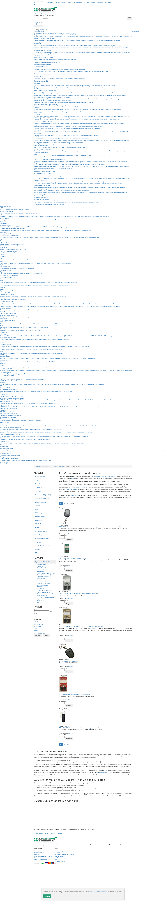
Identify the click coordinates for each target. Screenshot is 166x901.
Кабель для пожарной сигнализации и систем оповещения (66, 178)
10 (60, 504)
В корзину (69, 539)
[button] (164, 450)
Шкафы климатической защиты (67, 183)
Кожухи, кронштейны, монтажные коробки (45, 59)
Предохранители (92, 192)
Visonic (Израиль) (39, 135)
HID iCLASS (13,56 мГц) (90, 166)
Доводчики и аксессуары (41, 177)
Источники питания (5, 453)
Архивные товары (40, 639)
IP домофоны (37, 78)
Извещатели (48, 144)
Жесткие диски (38, 42)
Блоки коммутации (50, 71)
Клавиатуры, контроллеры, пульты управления (47, 62)
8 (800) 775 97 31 (40, 1)
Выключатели (44, 104)
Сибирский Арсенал (93, 92)
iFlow (35, 128)
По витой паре (87, 47)
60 (68, 504)
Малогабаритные (83, 40)
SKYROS (82, 156)
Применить (38, 635)
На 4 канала (50, 33)
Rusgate (47, 171)
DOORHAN (62, 156)
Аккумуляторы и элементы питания (44, 201)
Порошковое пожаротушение (73, 106)
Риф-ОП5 (41, 118)
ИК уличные (62, 95)
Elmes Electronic (38, 624)
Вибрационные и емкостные (81, 95)
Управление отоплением (79, 126)
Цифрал (36, 87)
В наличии (38, 617)
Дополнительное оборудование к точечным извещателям (87, 306)
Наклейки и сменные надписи (42, 64)
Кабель (36, 178)
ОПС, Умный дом (5, 292)
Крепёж (36, 190)
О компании (50, 2)
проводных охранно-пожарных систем (104, 476)
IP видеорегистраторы (40, 35)
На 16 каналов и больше (70, 33)
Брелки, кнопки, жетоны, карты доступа (50, 151)
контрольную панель (81, 487)
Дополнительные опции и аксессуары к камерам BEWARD (68, 52)
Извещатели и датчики (60, 111)
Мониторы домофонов (50, 69)
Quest (60, 159)
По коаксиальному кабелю (66, 47)
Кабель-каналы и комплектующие (87, 187)
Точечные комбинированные (96, 99)
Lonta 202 (64, 116)
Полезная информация (40, 859)
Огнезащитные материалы (41, 199)
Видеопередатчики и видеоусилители (44, 49)
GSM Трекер (37, 130)
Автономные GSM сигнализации (54, 123)
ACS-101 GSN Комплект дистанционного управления (74, 558)
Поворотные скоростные (111, 36)
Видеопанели (48, 74)
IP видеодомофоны (60, 78)
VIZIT (35, 71)
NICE (57, 156)
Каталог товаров (60, 2)
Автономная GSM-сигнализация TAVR (50, 116)
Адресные (108, 99)
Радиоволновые (111, 95)
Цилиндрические (48, 40)
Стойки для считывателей (62, 163)
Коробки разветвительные (79, 432)
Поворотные (91, 40)
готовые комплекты (93, 494)
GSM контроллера (72, 489)
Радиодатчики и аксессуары (63, 126)
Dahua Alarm (37, 113)
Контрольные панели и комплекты (53, 109)
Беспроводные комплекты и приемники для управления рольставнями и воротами (90, 370)
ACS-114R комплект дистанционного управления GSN (74, 694)
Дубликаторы (125, 166)
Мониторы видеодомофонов (73, 85)
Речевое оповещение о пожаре (84, 102)
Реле (50, 104)
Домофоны (135, 31)
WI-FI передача (38, 57)
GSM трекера (75, 495)
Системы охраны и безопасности (44, 15)
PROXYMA (37, 137)
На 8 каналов (58, 33)
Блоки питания (89, 71)
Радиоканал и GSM (58, 466)
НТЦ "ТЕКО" (37, 147)
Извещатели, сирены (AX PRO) (72, 109)
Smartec (52, 171)
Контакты (108, 2)
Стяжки (40, 190)
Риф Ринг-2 (114, 116)
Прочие (115, 182)
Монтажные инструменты (49, 196)
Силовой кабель (42, 180)
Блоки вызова (41, 85)
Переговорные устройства (41, 81)
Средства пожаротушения (41, 106)
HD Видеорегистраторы (40, 33)
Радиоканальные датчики (79, 140)
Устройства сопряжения (64, 69)
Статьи (53, 833)
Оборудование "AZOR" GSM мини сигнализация (81, 358)
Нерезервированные (58, 204)
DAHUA (36, 622)
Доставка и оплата (89, 2)
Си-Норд (70, 92)
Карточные (68, 175)
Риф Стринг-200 (85, 116)
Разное (101, 202)
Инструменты (37, 196)
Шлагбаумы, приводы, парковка (43, 156)
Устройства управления (93, 128)
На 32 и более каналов (76, 35)
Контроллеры (97, 71)
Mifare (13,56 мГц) (69, 166)
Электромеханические (53, 164)
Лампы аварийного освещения (61, 202)
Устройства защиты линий (41, 66)
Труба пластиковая (59, 187)
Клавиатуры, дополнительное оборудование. (63, 118)
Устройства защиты (93, 202)
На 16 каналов (66, 35)
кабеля (73, 478)
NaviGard (36, 151)
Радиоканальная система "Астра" (75, 147)
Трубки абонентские (83, 87)
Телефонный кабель (89, 426)
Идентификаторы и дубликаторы (43, 166)
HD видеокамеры (38, 36)
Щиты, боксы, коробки (40, 183)
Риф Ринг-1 (121, 116)
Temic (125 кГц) (104, 166)
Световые (54, 94)
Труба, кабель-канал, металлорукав (44, 187)
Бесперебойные (47, 204)
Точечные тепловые (82, 99)
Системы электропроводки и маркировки (76, 436)
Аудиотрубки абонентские (107, 85)
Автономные (114, 99)
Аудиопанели (56, 74)
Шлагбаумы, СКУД (5, 388)
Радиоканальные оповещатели (86, 123)
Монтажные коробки (71, 59)
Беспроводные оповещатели (78, 128)
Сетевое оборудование (40, 45)
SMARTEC (88, 156)
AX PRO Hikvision (38, 109)
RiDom (35, 154)
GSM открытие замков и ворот (42, 170)
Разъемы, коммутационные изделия (44, 182)
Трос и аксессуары (65, 190)
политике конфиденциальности (98, 891)
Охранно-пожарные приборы (59, 92)
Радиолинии (44, 152)
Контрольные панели (43, 111)
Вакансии (100, 2)
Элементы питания (68, 201)
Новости (60, 833)
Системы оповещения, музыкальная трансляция (61, 102)
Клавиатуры (37, 152)
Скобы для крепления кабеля (51, 190)
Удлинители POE (88, 45)
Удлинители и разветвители (105, 192)
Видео (42, 71)
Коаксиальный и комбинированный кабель (109, 178)
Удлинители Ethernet (99, 45)
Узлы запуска (61, 106)
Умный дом (37, 104)
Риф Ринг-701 (106, 116)
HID (78, 161)
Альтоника (37, 116)
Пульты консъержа (71, 87)
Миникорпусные (99, 36)
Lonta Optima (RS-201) (74, 116)
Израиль (70, 534)
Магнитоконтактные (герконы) (98, 95)
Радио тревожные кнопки (41, 145)
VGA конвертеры (123, 47)
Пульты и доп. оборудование (61, 144)
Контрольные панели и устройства (48, 138)
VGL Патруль (54, 159)
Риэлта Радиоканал (39, 144)
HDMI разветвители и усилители (101, 47)
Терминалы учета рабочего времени (44, 175)
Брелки (71, 144)
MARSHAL (37, 88)
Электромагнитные (66, 164)
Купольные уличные (72, 40)
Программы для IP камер (48, 54)
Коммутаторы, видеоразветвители (55, 85)
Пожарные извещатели (40, 99)
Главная (37, 466)
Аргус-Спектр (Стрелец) (40, 121)
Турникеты (37, 171)
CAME (54, 156)
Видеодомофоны (38, 69)
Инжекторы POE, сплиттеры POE (56, 45)
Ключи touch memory (115, 166)
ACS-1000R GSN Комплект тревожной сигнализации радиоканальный (79, 728)
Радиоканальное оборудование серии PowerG (57, 135)
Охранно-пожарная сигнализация (64, 854)
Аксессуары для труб (71, 187)
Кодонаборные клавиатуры (97, 161)
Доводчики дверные (53, 177)
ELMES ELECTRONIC (40, 140)
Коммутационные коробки (110, 183)
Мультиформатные (61, 168)
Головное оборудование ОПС (42, 92)
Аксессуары (116, 40)
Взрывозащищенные (107, 40)
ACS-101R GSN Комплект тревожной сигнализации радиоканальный (78, 593)
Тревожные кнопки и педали (78, 303)
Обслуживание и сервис (42, 833)
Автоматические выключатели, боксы (53, 192)
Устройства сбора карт (120, 161)
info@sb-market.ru (39, 24)
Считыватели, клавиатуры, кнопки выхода (45, 161)
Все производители (39, 633)
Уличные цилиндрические (87, 36)
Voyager (51, 111)
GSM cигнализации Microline (47, 126)
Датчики (63, 113)
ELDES (36, 138)
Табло (43, 94)
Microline (36, 126)
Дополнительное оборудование (43, 52)
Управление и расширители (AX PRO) (92, 109)
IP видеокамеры (38, 40)
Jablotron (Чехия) (38, 132)
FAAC (77, 156)
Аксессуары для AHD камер (46, 38)
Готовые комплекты (39, 76)
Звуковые (48, 94)
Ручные (59, 100)
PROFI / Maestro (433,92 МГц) (69, 132)
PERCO (68, 156)
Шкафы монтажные (52, 183)
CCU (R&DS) (37, 114)
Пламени (70, 100)
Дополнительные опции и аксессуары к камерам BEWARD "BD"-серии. (106, 52)
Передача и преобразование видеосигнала (46, 47)
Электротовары (38, 192)
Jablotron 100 (47, 132)
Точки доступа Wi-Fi (48, 57)
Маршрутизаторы (110, 45)
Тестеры (36, 68)
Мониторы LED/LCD (45, 50)
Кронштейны (61, 59)
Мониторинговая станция (86, 132)
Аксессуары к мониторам (78, 69)
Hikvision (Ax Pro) (38, 626)
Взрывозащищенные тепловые (67, 99)
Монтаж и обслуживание (75, 2)
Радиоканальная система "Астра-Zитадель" (53, 147)
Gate (43, 159)
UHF (98, 166)
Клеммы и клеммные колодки (72, 192)
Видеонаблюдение (39, 31)
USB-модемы (114, 47)
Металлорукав (101, 187)
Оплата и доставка (39, 852)
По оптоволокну (78, 47)
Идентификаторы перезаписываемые (44, 168)
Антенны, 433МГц (90, 336)
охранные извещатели (105, 772)
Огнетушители (53, 106)
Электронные (94, 164)
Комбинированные (62, 94)
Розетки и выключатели (120, 192)
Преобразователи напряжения (78, 202)
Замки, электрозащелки (40, 164)
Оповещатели (38, 94)
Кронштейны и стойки (76, 163)
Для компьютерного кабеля (90, 182)
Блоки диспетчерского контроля (75, 71)
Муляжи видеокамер (80, 237)
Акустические (69, 95)
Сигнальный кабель (43, 178)
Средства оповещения (40, 102)
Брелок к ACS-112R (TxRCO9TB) (68, 661)
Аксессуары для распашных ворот (115, 156)
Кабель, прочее (4, 422)
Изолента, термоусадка (82, 190)
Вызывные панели (39, 74)
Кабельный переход (39, 194)
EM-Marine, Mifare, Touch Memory (67, 161)
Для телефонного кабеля (105, 182)
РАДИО (50, 121)
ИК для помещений (52, 95)
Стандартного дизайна (86, 216)
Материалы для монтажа (41, 197)
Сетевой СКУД (38, 159)
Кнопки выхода (109, 161)
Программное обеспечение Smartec (44, 163)
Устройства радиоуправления (42, 173)
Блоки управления (61, 71)
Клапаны (54, 104)
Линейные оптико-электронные (61, 97)
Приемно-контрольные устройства (119, 151)
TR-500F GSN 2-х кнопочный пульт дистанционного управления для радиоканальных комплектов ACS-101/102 (90, 527)
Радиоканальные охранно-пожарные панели (59, 140)
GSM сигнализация (60, 856)
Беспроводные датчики (63, 128)
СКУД (56, 858)
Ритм (35, 111)
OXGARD (42, 171)
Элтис (35, 85)
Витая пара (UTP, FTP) (89, 178)
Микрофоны (37, 43)
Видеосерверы (38, 61)
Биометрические (84, 161)
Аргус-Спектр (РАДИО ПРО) (41, 119)
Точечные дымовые (52, 99)
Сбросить (46, 635)
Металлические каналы (112, 187)
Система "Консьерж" (96, 116)
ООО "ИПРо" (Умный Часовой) (42, 149)
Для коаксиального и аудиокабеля (64, 182)
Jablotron (36, 630)
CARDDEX (73, 156)
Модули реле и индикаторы (83, 151)
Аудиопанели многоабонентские (47, 90)
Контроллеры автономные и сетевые (44, 157)
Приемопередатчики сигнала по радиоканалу (100, 140)
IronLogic (47, 159)
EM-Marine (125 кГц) (58, 166)
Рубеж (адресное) (82, 92)
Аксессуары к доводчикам (83, 177)
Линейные (64, 100)
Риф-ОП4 (47, 118)
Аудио (39, 71)
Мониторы (37, 50)
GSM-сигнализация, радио (7, 320)
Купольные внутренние (50, 36)
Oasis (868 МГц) (56, 132)
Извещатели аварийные (45, 97)
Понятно (47, 896)
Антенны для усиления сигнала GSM (105, 123)
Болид (75, 92)
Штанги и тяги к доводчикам (67, 177)
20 (64, 504)
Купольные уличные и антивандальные (68, 36)
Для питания (78, 182)
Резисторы (84, 192)
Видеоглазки (37, 55)
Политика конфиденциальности (43, 856)
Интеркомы (37, 83)
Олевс (35, 90)
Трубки (36, 73)
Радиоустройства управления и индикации (62, 119)
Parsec (64, 159)
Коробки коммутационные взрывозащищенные (89, 183)
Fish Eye (121, 36)
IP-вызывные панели (72, 78)
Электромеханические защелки (81, 164)
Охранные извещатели (40, 95)
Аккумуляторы (58, 201)
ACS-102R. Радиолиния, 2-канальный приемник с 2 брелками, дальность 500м (81, 626)
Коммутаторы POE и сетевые (74, 45)
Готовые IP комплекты (48, 78)
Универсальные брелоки (98, 156)
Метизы (73, 190)
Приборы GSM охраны (70, 123)
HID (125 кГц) (79, 166)
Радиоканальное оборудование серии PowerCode (85, 135)
